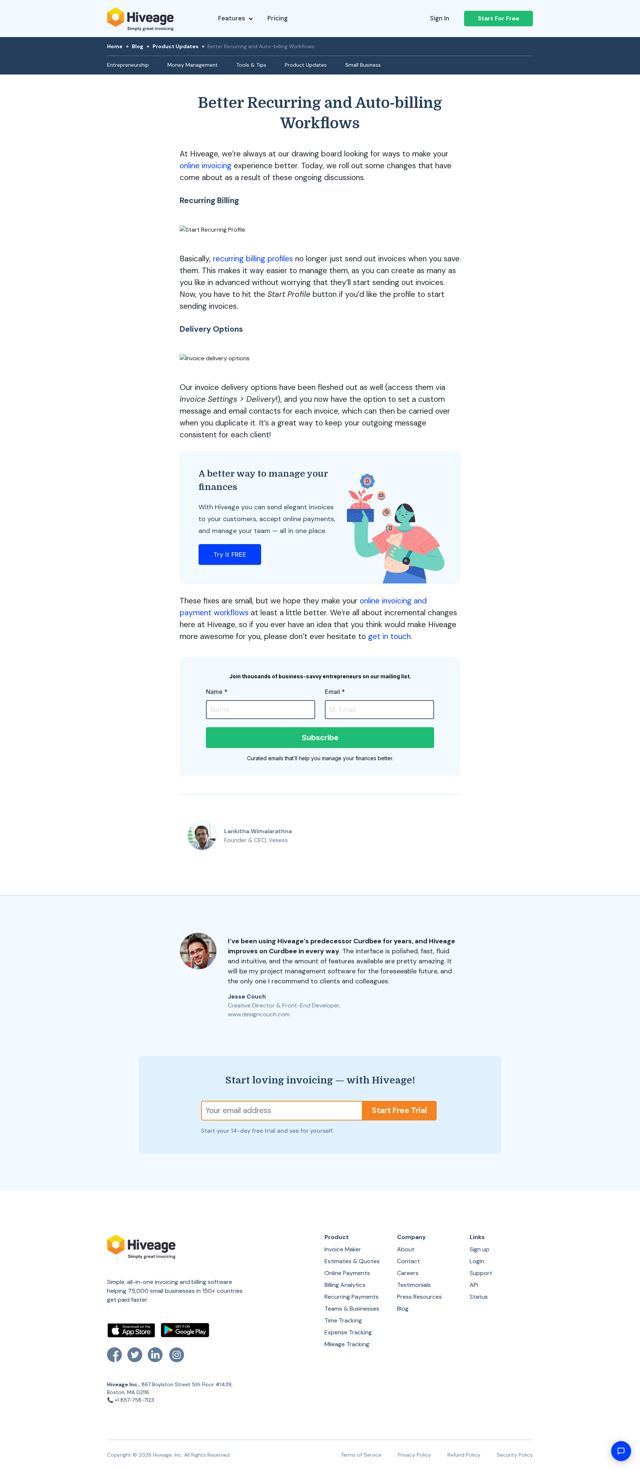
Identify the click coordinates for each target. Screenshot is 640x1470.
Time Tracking (343, 1320)
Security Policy (515, 1454)
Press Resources (419, 1297)
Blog (137, 46)
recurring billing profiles (253, 259)
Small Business (363, 65)
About (405, 1249)
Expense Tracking (348, 1332)
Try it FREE (229, 554)
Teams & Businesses (351, 1308)
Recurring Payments (351, 1297)
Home (115, 46)
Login (477, 1261)
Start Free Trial (399, 1110)
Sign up (479, 1249)
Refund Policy (463, 1454)
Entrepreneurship (128, 65)
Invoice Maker (342, 1249)
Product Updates (176, 46)
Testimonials (414, 1285)
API (474, 1285)
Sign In (439, 18)
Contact (408, 1261)
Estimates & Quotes (352, 1261)
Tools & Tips (251, 65)
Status (479, 1297)
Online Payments (347, 1273)
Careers (408, 1273)
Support (481, 1273)
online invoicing (205, 165)
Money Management (192, 65)
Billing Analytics (345, 1285)
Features (231, 18)
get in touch (389, 636)
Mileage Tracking (346, 1344)
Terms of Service (361, 1454)
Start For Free (498, 18)
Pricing (277, 18)
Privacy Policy (414, 1454)
